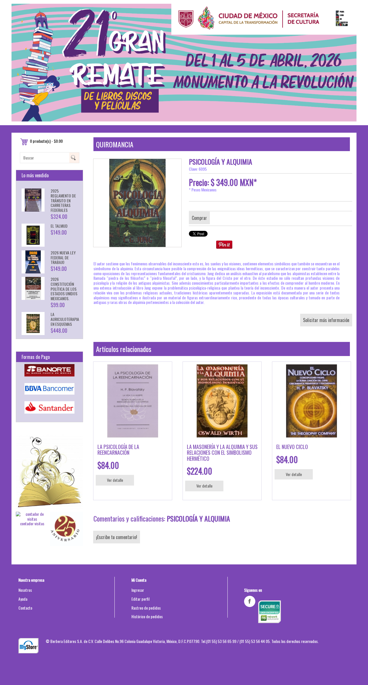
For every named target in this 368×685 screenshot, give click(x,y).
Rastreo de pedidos (146, 608)
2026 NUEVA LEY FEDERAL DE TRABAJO (63, 257)
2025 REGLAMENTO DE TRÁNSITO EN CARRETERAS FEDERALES (63, 200)
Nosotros (25, 590)
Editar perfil (140, 599)
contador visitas (32, 523)
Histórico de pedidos (147, 616)
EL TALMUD (59, 226)
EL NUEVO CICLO (292, 446)
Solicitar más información (326, 320)
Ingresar (137, 590)
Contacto (25, 608)
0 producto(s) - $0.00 (46, 141)
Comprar (199, 217)
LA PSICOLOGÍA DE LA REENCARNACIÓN (118, 449)
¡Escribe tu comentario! (116, 537)
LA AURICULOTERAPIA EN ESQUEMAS (65, 319)
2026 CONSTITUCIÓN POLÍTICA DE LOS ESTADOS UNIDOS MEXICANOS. (64, 288)
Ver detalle (115, 480)
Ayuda (22, 599)
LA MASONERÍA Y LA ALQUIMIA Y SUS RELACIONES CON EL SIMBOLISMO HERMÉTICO (222, 452)
